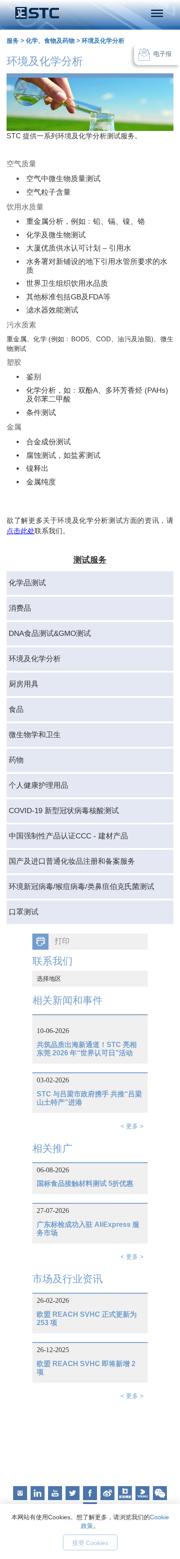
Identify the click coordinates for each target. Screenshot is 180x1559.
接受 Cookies (90, 1542)
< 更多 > (132, 1126)
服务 (13, 40)
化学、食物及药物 (50, 40)
